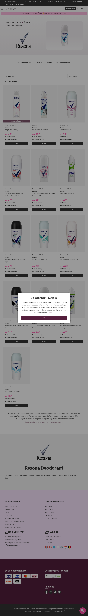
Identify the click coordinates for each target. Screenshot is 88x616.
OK (44, 318)
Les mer (51, 312)
